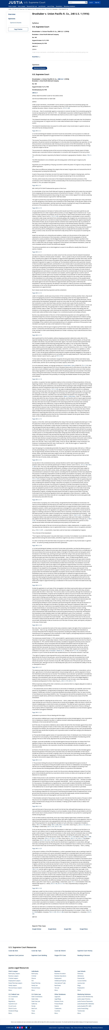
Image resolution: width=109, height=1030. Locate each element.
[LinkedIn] (15, 1027)
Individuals (35, 971)
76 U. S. (73, 882)
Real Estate (57, 985)
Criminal (34, 976)
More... (10, 990)
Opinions (11, 19)
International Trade (59, 983)
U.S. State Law (36, 994)
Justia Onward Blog (82, 1008)
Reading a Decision (83, 955)
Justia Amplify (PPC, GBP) (84, 1006)
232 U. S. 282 (58, 826)
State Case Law (36, 1001)
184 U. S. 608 (54, 825)
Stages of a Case (60, 955)
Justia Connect (53, 1027)
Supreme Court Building (39, 955)
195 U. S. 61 (55, 838)
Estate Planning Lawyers (15, 983)
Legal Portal (61, 1027)
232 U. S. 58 (54, 883)
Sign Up (97, 2)
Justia (10, 9)
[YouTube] (18, 1027)
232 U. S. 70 (61, 883)
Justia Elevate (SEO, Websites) (85, 1004)
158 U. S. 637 (77, 515)
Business (57, 971)
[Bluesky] (26, 1027)
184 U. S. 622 (62, 825)
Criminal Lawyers (13, 978)
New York (34, 1008)
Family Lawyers (13, 985)
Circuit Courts (12, 1006)
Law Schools (42, 6)
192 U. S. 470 (52, 912)
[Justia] (16, 2)
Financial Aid (80, 978)
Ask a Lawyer (22, 6)
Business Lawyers (13, 976)
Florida (33, 1006)
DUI (33, 981)
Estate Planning (36, 983)
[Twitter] (28, 1027)
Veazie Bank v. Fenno (69, 365)
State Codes (35, 999)
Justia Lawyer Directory (83, 999)
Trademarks (57, 1008)
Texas (33, 1011)
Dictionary (80, 973)
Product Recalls (58, 1004)
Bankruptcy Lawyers (14, 973)
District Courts (13, 1008)
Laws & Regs (50, 6)
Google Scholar (36, 929)
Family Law (35, 985)
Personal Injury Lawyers (15, 988)
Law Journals (81, 983)
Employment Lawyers (14, 981)
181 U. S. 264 (71, 836)
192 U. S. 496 (60, 912)
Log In (91, 2)
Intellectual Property (60, 981)
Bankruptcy (35, 973)
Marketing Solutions (69, 6)
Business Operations (60, 976)
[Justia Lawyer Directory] (31, 1027)
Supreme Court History (84, 951)
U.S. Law (14, 9)
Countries (57, 1011)
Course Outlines (81, 981)
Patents (56, 1006)
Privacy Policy (87, 1027)
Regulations (12, 1001)
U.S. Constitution (13, 996)
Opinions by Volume (40, 9)
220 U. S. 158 (81, 838)
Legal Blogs (57, 999)
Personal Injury (36, 988)
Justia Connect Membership (85, 996)
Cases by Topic (36, 951)
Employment (57, 978)
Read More (35, 57)
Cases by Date (13, 951)
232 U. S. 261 (50, 826)
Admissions (80, 976)
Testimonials (81, 1011)
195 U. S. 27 (48, 838)
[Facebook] (20, 1027)
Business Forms (58, 1001)
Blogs (79, 985)
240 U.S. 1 (61, 79)
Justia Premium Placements (85, 1001)
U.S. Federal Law (14, 994)
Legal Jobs (57, 996)
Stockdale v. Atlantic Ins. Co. (57, 650)
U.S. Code (11, 999)
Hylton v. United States (69, 396)
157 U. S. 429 (66, 108)
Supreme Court (13, 1004)
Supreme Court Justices (16, 955)
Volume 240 (49, 9)
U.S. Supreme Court (30, 9)
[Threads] (24, 1027)
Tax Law (56, 988)
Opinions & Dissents (40, 68)
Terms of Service (78, 1027)
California (34, 1004)
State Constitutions (37, 996)
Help (72, 1027)
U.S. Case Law (20, 9)
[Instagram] (22, 1027)
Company (67, 1027)
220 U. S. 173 (72, 681)
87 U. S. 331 (75, 650)
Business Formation (60, 973)
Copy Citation (18, 29)
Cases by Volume (60, 951)
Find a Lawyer (12, 6)
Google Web (67, 929)
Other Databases (60, 994)
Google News (84, 929)
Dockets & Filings (13, 1011)
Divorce (34, 978)
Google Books (52, 929)
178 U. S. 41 (39, 825)
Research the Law (32, 6)
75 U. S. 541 (85, 365)
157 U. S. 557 (59, 356)
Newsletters (59, 6)
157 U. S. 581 (35, 479)
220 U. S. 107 (64, 681)
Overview (11, 14)
